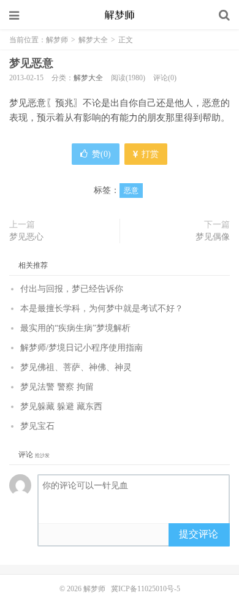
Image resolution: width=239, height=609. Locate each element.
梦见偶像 (212, 236)
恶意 (131, 190)
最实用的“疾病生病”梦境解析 (75, 328)
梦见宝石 (37, 426)
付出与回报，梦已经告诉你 (71, 288)
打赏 (149, 154)
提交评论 (198, 534)
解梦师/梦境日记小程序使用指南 (81, 347)
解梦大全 (93, 40)
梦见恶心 (26, 236)
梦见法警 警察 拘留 (57, 387)
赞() (101, 154)
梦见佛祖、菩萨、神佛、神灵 (76, 367)
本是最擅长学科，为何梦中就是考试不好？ (101, 308)
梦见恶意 (31, 63)
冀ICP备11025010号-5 (145, 588)
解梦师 (119, 15)
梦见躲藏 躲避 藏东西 (61, 406)
